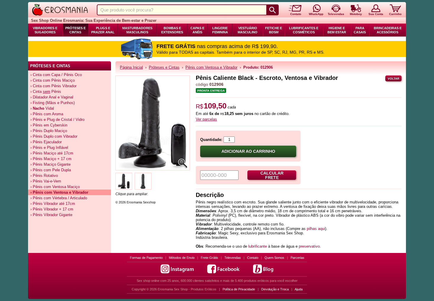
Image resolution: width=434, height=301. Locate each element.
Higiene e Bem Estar (336, 30)
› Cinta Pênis (45, 91)
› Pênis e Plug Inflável (49, 147)
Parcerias (297, 257)
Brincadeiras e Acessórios (388, 30)
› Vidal (42, 108)
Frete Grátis (209, 257)
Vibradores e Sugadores (45, 30)
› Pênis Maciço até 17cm (51, 153)
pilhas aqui (316, 228)
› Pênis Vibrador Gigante (51, 215)
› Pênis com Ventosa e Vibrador (59, 192)
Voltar (393, 78)
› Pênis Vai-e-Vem (45, 181)
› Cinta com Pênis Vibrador (53, 86)
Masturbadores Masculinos (137, 30)
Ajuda (299, 289)
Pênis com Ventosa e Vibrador (211, 67)
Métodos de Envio (182, 257)
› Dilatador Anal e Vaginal (51, 97)
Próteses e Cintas (75, 30)
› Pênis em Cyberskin (48, 125)
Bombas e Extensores (172, 30)
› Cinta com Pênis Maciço (52, 80)
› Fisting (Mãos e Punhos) (52, 103)
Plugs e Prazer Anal (103, 30)
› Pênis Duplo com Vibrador (53, 136)
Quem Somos (274, 257)
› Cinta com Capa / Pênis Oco (56, 75)
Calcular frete (271, 175)
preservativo (309, 246)
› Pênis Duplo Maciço (48, 131)
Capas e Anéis (197, 30)
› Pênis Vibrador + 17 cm (51, 209)
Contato (252, 257)
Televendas (232, 257)
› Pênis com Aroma (46, 114)
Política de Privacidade (239, 289)
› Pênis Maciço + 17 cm (50, 159)
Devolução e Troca (275, 289)
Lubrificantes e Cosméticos (303, 30)
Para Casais (360, 30)
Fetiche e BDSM (273, 30)
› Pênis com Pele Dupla (50, 170)
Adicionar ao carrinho (248, 151)
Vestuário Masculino (247, 30)
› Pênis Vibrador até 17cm (52, 203)
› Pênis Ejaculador (46, 142)
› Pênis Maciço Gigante (50, 164)
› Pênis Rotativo (44, 175)
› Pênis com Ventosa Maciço (55, 187)
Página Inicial (131, 67)
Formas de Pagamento (146, 257)
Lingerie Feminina (220, 30)
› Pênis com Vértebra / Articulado (58, 198)
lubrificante (257, 246)
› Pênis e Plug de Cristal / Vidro (57, 119)
